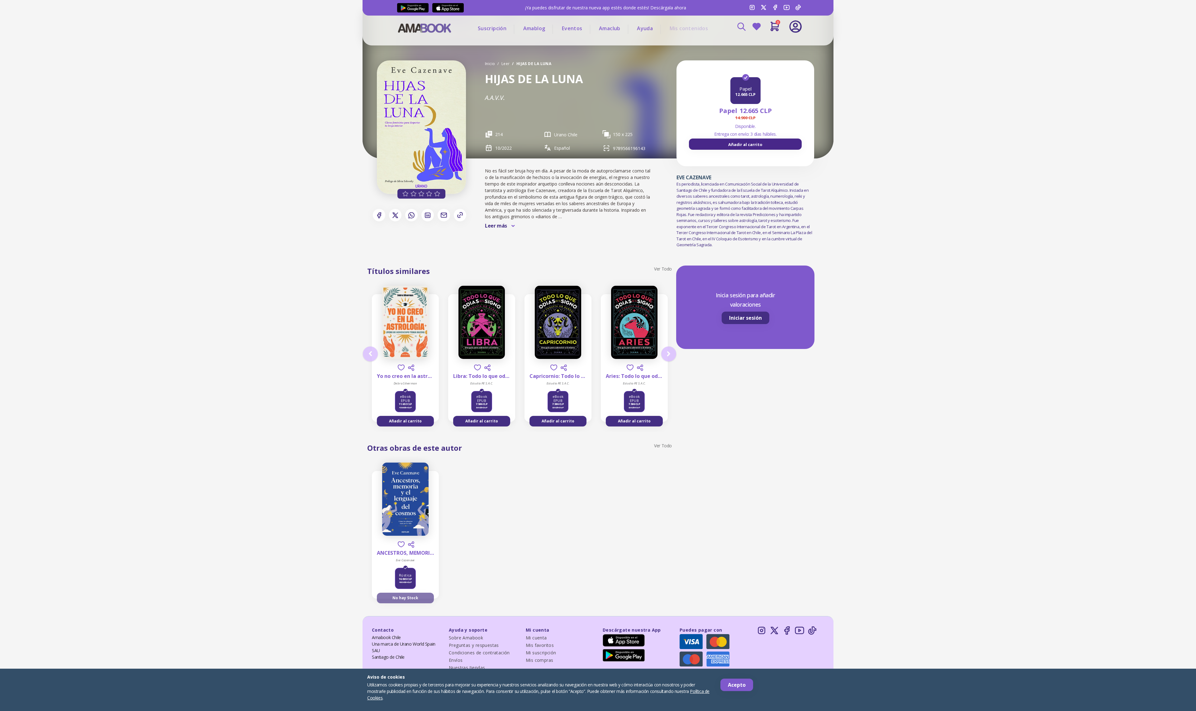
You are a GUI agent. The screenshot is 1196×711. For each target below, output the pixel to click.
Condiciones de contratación (479, 653)
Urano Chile (565, 135)
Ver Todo (663, 269)
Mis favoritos (540, 645)
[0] (775, 29)
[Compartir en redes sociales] (411, 367)
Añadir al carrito (745, 144)
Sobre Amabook (466, 638)
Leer (505, 63)
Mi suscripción (541, 653)
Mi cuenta (536, 638)
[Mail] (444, 215)
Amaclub (609, 28)
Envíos (456, 660)
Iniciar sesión (745, 317)
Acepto (737, 684)
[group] (745, 144)
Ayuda (645, 28)
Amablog (534, 28)
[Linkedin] (427, 215)
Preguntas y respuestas (474, 645)
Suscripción (492, 28)
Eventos (572, 28)
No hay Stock (405, 597)
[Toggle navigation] (769, 43)
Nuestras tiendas (467, 668)
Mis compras (539, 660)
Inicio (490, 63)
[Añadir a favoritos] (401, 367)
